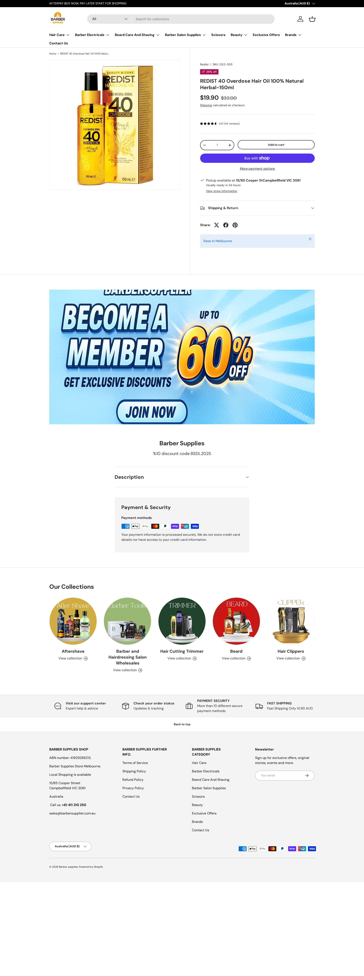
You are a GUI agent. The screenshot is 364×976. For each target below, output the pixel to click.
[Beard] (236, 621)
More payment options (257, 168)
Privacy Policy (133, 788)
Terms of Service (135, 763)
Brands (291, 35)
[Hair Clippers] (290, 621)
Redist (204, 64)
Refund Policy (132, 779)
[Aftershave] (73, 621)
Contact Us (58, 43)
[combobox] (181, 19)
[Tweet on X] (216, 225)
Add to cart (276, 145)
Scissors (218, 35)
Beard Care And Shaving (135, 35)
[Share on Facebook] (225, 225)
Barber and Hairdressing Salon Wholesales (127, 657)
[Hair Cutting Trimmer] (182, 621)
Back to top (182, 724)
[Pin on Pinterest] (235, 225)
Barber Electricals (89, 35)
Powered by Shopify (91, 867)
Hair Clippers (291, 651)
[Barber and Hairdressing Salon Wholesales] (127, 621)
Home (52, 53)
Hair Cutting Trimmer (181, 651)
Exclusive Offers (266, 35)
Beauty (236, 35)
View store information (221, 191)
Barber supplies (68, 867)
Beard (236, 651)
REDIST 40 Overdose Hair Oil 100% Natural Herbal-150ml (85, 53)
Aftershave (73, 651)
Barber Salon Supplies (183, 35)
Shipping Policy (134, 771)
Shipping (206, 105)
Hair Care (57, 35)
